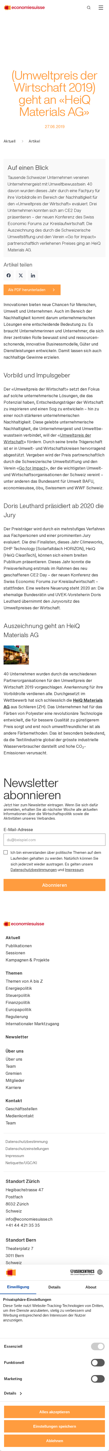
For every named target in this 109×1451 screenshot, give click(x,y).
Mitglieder (15, 1080)
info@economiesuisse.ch (29, 1219)
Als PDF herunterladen (26, 289)
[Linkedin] (33, 275)
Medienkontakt (20, 1116)
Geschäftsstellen (21, 1109)
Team (11, 1066)
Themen (14, 973)
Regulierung (17, 1017)
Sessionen (15, 953)
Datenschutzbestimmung (27, 1141)
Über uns (15, 1051)
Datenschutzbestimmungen (34, 869)
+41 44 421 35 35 (23, 1225)
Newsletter (17, 1037)
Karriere (13, 1087)
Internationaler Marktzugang (32, 1024)
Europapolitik (18, 1009)
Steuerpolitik (18, 995)
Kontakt (14, 1101)
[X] (21, 275)
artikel (34, 141)
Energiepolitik (19, 988)
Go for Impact (32, 468)
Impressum (74, 869)
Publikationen (19, 946)
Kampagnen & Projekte (27, 960)
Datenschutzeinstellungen (27, 1148)
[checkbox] (6, 852)
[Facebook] (9, 275)
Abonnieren (54, 885)
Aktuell (9, 141)
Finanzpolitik (18, 1002)
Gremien (14, 1073)
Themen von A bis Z (24, 981)
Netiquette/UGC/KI (21, 1162)
